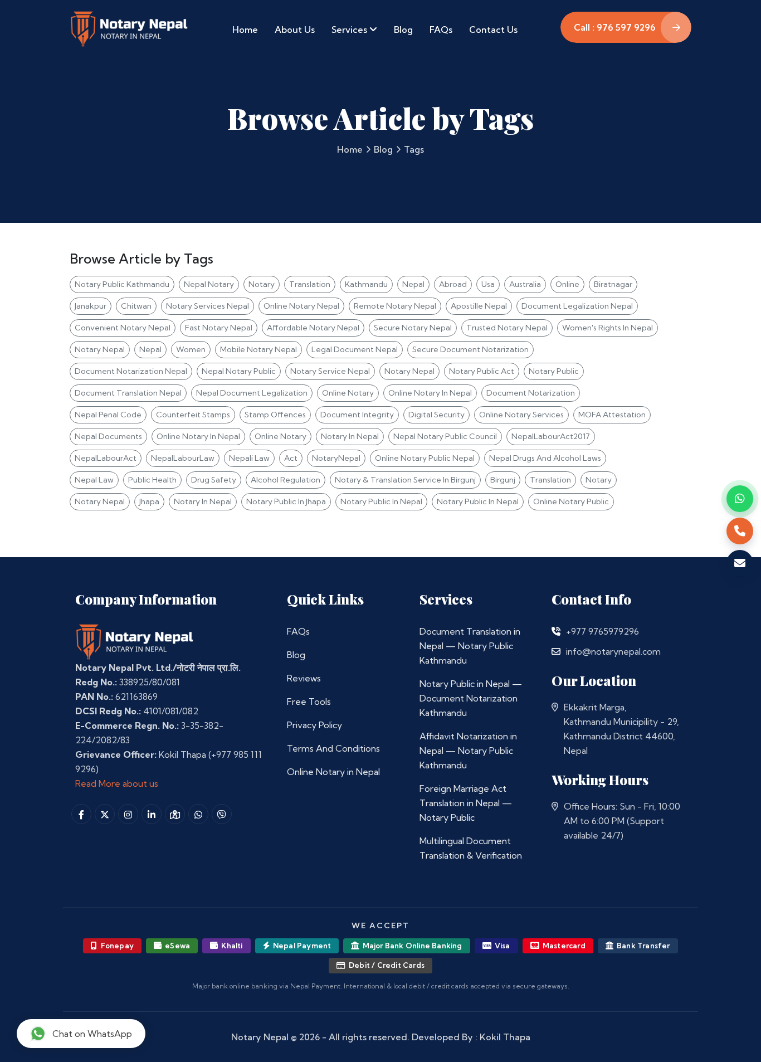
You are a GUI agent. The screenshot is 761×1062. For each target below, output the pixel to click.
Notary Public (554, 371)
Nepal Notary (209, 284)
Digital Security (436, 415)
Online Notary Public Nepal (425, 458)
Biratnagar (613, 284)
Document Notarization (530, 393)
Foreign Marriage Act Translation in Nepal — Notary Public (465, 803)
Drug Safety (213, 480)
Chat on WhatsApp (92, 1033)
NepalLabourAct (105, 458)
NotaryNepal (336, 458)
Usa (488, 284)
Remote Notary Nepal (395, 306)
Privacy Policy (314, 724)
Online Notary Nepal (301, 306)
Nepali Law (249, 458)
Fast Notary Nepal (218, 328)
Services (350, 29)
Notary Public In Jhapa (286, 501)
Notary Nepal (100, 349)
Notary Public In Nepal (381, 501)
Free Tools (309, 701)
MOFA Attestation (612, 415)
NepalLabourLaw (182, 458)
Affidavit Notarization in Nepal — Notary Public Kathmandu (468, 750)
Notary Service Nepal (330, 371)
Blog (403, 29)
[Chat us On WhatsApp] (198, 814)
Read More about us (116, 783)
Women (191, 349)
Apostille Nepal (479, 306)
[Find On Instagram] (128, 814)
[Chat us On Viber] (222, 814)
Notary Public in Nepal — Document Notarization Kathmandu (470, 698)
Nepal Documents (108, 436)
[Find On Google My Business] (175, 814)
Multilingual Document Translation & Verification (470, 848)
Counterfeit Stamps (193, 415)
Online (567, 284)
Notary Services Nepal (207, 306)
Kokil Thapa (505, 1036)
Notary (261, 284)
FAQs (441, 29)
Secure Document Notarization (470, 349)
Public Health (152, 480)
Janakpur (90, 306)
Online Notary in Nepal (333, 771)
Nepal (413, 284)
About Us (295, 29)
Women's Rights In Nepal (607, 328)
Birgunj (502, 480)
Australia (525, 284)
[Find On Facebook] (81, 814)
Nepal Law (94, 480)
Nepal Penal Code (108, 415)
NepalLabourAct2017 (550, 436)
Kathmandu (366, 284)
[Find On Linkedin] (152, 814)
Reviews (304, 678)
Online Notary (348, 393)
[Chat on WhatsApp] (739, 498)
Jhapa (149, 501)
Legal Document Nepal (354, 349)
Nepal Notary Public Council (445, 436)
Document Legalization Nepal (577, 306)
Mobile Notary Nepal (258, 349)
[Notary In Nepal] (134, 640)
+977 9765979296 (602, 631)
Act (290, 458)
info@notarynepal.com (613, 651)
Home (245, 29)
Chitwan (136, 306)
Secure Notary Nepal (413, 328)
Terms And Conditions (333, 748)
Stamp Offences (275, 415)
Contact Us (493, 29)
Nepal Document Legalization (252, 393)
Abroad (453, 284)
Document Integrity (357, 415)
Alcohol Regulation (285, 480)
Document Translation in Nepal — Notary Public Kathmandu (469, 646)
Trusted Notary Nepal (507, 328)
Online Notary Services (521, 415)
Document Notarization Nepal (131, 371)
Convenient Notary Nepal (122, 328)
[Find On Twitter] (105, 814)
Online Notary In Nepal (430, 393)
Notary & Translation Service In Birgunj (405, 480)
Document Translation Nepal (128, 393)
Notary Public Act (481, 371)
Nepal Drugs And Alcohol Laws (545, 458)
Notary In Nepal (350, 436)
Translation (309, 284)
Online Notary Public (571, 501)
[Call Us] (556, 631)
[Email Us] (556, 651)
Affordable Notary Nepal (313, 328)
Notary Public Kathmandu (122, 284)
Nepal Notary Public (239, 371)
